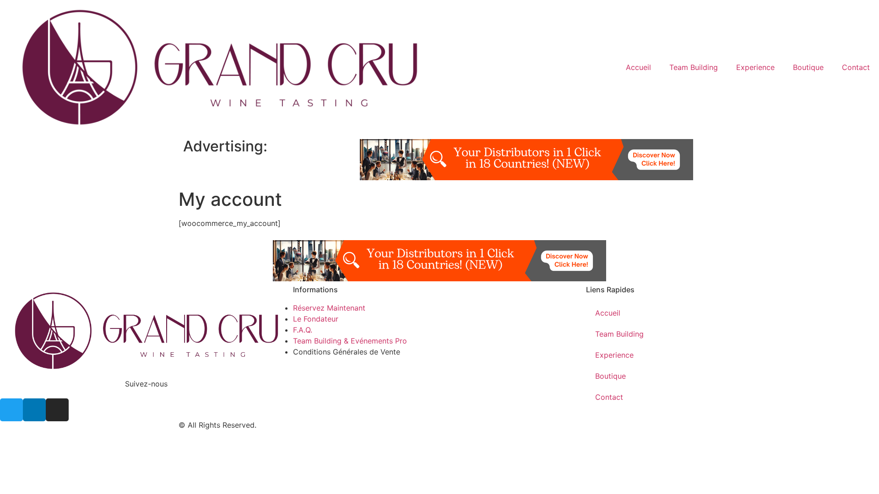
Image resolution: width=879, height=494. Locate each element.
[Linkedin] (34, 409)
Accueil (638, 67)
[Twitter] (11, 409)
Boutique (808, 67)
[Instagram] (57, 409)
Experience (755, 67)
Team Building (693, 67)
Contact (856, 67)
